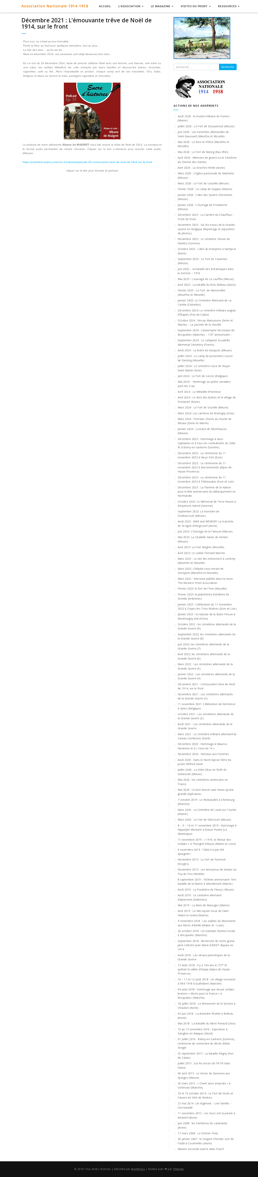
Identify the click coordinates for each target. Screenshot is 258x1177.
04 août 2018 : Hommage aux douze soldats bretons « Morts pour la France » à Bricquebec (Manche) (206, 994)
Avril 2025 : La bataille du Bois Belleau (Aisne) (207, 284)
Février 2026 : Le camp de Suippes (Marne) (205, 189)
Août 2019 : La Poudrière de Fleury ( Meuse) (206, 889)
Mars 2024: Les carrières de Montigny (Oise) (206, 413)
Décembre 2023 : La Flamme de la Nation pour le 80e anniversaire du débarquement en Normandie (207, 492)
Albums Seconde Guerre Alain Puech (201, 1149)
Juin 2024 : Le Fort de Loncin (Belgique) (203, 376)
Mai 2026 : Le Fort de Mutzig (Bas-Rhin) (203, 152)
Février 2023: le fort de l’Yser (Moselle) (202, 588)
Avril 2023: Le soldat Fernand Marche (201, 553)
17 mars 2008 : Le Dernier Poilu (198, 1133)
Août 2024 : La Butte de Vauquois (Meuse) (205, 350)
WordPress (138, 1169)
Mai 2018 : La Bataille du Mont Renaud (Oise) (207, 1023)
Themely (178, 1169)
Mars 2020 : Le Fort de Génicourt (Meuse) (204, 819)
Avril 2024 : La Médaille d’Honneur (199, 391)
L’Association (129, 6)
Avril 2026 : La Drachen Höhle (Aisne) (201, 167)
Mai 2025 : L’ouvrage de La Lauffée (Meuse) (206, 279)
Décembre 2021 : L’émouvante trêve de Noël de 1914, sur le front (86, 23)
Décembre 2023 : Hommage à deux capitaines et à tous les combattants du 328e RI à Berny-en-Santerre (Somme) (206, 443)
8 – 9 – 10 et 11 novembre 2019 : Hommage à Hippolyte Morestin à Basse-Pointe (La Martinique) (207, 830)
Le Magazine (161, 6)
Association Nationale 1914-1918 (54, 6)
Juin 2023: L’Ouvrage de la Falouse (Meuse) (205, 531)
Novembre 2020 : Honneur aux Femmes (203, 754)
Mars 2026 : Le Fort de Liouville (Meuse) (203, 183)
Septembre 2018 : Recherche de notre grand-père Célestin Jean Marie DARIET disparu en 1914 (206, 945)
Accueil (105, 6)
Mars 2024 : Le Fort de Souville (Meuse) (203, 407)
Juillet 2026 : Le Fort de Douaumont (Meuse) (206, 126)
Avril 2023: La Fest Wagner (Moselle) (201, 547)
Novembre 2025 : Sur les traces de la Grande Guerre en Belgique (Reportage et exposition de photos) (206, 229)
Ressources (228, 6)
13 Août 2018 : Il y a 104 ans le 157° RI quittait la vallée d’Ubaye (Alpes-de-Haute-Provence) (204, 969)
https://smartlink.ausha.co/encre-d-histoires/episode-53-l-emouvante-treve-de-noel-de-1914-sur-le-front (87, 162)
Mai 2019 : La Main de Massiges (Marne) (203, 905)
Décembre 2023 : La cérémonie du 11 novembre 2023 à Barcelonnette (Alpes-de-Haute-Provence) (205, 467)
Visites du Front (195, 6)
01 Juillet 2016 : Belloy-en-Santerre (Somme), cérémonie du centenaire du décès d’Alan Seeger (206, 1043)
